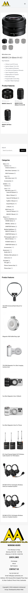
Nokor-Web (20, 589)
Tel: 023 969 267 (14, 573)
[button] (23, 16)
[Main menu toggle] (25, 3)
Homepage (14, 561)
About (14, 563)
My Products (14, 566)
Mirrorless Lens (6, 54)
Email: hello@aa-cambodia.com (14, 575)
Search (4, 147)
